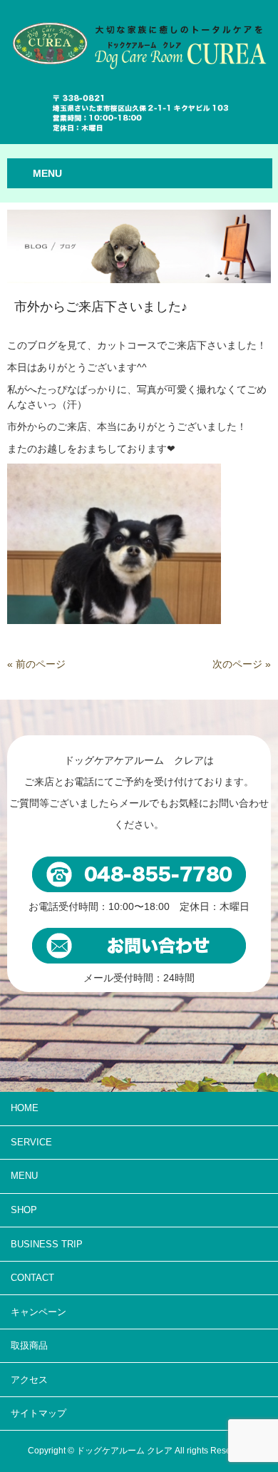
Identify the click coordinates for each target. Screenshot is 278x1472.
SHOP (24, 1210)
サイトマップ (38, 1413)
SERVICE (31, 1142)
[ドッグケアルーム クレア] (139, 37)
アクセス (29, 1379)
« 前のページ (36, 664)
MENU (24, 1175)
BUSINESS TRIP (47, 1244)
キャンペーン (38, 1312)
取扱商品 (29, 1345)
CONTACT (32, 1277)
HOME (24, 1108)
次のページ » (241, 664)
